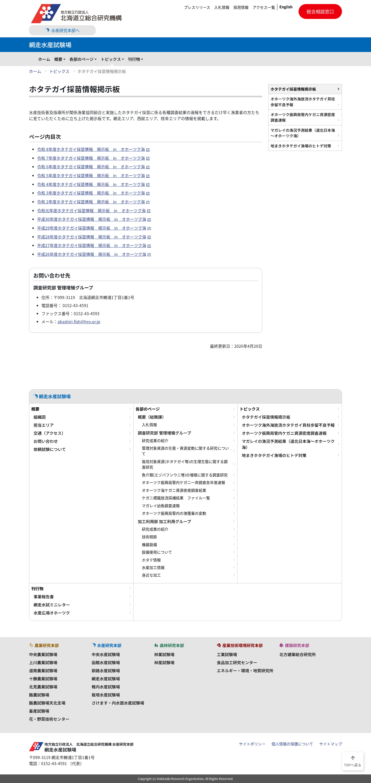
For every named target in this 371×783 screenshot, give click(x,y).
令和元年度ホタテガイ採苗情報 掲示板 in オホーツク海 (91, 210)
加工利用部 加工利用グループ (164, 521)
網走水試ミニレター (52, 605)
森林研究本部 (172, 645)
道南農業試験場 (43, 670)
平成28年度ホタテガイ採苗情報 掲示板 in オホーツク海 (91, 237)
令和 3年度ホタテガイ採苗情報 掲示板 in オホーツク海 (91, 193)
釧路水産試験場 (106, 670)
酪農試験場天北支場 (47, 703)
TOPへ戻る (352, 760)
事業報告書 (44, 596)
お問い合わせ (46, 441)
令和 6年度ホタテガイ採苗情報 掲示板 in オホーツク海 (91, 167)
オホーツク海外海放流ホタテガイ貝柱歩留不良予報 (303, 101)
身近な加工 (151, 575)
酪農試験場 (39, 695)
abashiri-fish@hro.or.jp (79, 321)
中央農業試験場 (43, 654)
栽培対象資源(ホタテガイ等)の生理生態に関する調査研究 (185, 464)
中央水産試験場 (106, 654)
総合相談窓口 (320, 11)
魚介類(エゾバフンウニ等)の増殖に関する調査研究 (185, 475)
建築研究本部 (297, 645)
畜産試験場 (39, 711)
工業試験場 (227, 654)
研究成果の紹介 (155, 440)
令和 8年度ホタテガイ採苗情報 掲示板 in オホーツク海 (91, 149)
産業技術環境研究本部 (242, 645)
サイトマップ (330, 744)
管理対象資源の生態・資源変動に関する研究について (185, 450)
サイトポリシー (252, 744)
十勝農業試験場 (43, 679)
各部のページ (81, 59)
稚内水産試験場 (106, 687)
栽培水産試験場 (106, 695)
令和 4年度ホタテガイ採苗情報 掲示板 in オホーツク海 (91, 184)
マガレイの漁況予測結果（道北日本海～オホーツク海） (303, 132)
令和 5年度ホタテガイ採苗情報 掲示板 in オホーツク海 (91, 175)
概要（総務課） (152, 417)
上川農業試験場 (43, 662)
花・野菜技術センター (49, 719)
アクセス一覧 (264, 7)
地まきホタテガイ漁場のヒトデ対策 (301, 145)
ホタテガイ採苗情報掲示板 (293, 89)
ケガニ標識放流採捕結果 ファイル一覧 (176, 498)
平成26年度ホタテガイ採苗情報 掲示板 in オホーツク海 (91, 254)
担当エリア (44, 425)
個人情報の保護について (292, 744)
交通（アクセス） (50, 433)
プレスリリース (197, 7)
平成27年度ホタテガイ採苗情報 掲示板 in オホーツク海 (91, 245)
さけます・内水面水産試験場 (118, 703)
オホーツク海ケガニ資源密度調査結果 (174, 490)
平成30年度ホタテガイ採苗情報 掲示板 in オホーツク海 (91, 219)
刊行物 (134, 59)
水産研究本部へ (65, 30)
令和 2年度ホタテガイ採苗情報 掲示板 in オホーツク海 (91, 202)
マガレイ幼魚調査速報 (161, 505)
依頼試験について (50, 449)
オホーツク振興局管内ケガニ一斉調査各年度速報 (183, 482)
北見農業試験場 (43, 687)
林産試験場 (164, 662)
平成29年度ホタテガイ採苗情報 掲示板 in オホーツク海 (91, 228)
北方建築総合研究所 (297, 654)
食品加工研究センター (237, 662)
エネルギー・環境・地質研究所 (245, 670)
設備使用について (157, 552)
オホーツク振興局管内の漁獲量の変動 (174, 513)
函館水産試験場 (106, 662)
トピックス (111, 59)
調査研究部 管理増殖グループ (164, 433)
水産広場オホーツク (52, 613)
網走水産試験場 (106, 679)
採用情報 (241, 7)
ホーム (44, 59)
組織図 (40, 417)
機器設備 (149, 544)
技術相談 (149, 536)
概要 (58, 59)
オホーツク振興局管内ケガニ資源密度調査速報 (303, 117)
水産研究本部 (109, 645)
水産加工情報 (153, 567)
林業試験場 (164, 654)
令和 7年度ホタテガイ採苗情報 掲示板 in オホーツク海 (91, 158)
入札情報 (221, 7)
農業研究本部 (47, 645)
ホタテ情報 (151, 560)
